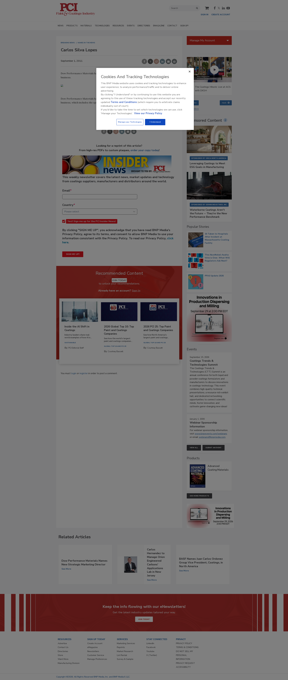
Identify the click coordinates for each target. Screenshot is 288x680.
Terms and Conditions (124, 102)
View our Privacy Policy (148, 113)
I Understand (155, 122)
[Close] (189, 71)
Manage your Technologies (130, 122)
